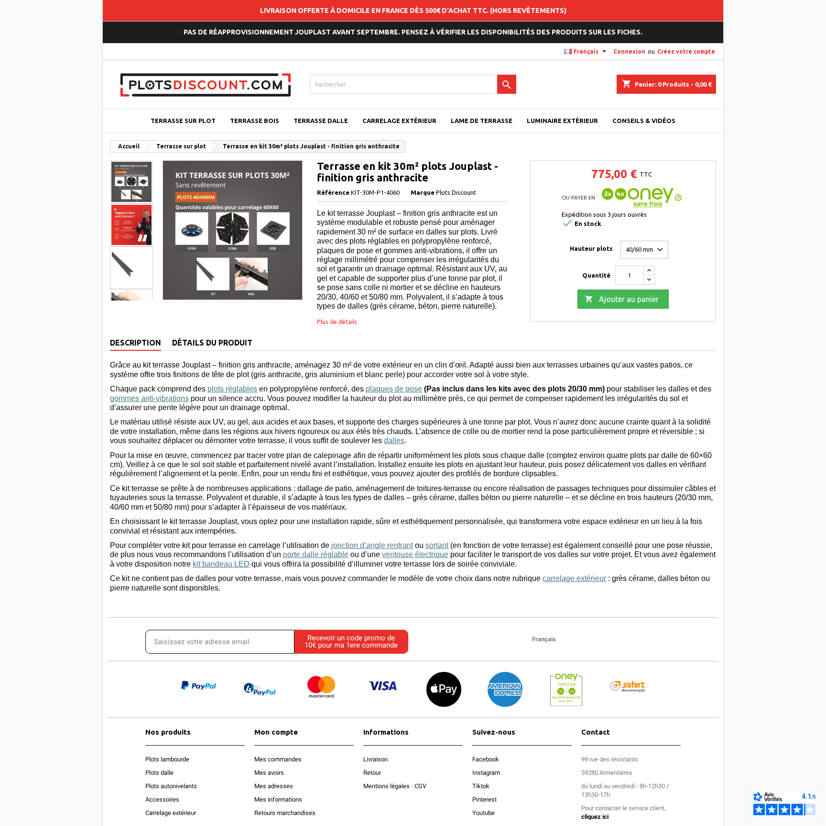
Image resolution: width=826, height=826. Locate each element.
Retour (372, 772)
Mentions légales (386, 786)
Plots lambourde (167, 759)
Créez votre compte (686, 51)
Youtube (483, 812)
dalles (394, 440)
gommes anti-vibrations (149, 398)
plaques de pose (394, 389)
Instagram (486, 772)
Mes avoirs (269, 772)
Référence (333, 192)
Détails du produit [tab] (212, 342)
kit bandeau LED (221, 564)
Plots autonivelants (171, 786)
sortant (436, 545)
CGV (420, 786)
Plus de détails (337, 321)
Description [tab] (135, 342)
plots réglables (232, 389)
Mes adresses (273, 786)
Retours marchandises (284, 812)
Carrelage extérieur (170, 812)
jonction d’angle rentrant (372, 545)
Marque (423, 192)
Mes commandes (278, 759)
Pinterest (484, 799)
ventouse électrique (415, 554)
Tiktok (480, 786)
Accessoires (162, 799)
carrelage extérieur (574, 578)
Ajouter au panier (622, 299)
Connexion (629, 51)
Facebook (485, 759)
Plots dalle (159, 772)
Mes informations (278, 799)
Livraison (375, 759)
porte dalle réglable (315, 554)
